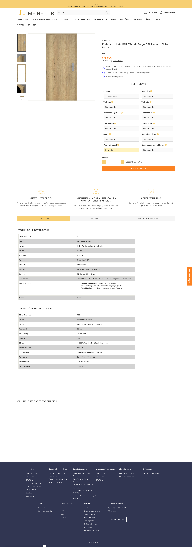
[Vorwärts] (21, 99)
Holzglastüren (31, 490)
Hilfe (62, 511)
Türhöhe (107, 102)
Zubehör (32, 25)
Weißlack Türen (31, 474)
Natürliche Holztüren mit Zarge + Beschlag (84, 497)
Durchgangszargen (55, 482)
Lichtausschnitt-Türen (33, 486)
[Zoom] (61, 67)
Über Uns (64, 508)
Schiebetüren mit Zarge (151, 474)
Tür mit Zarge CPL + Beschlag (83, 485)
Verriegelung (146, 123)
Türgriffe (159, 19)
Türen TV (64, 514)
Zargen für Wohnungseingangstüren (58, 478)
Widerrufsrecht (89, 514)
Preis (104, 54)
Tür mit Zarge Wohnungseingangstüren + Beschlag (82, 490)
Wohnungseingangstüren (44, 19)
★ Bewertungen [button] (189, 276)
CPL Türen (29, 480)
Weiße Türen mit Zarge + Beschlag (81, 475)
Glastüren (29, 493)
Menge (105, 157)
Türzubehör (30, 496)
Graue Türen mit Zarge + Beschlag (81, 480)
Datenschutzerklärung (92, 511)
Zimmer (106, 91)
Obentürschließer (148, 134)
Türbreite (145, 102)
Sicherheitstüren (142, 19)
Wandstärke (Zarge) (111, 113)
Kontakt (64, 517)
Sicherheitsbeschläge (45, 511)
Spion (106, 134)
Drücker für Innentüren (46, 508)
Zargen (64, 19)
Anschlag (145, 91)
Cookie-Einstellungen (91, 530)
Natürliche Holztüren (33, 483)
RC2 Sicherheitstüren (126, 477)
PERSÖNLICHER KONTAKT (148, 219)
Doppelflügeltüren (120, 19)
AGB (86, 508)
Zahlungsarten (89, 521)
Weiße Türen (100, 474)
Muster (20, 25)
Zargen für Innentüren (57, 474)
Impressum (88, 527)
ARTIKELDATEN (43, 219)
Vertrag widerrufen (117, 519)
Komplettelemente (81, 19)
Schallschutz (147, 113)
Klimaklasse (108, 123)
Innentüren (22, 19)
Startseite (105, 41)
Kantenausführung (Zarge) (152, 145)
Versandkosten (118, 61)
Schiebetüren (100, 19)
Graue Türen (30, 477)
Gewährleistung (90, 517)
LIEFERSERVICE (96, 219)
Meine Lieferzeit (110, 145)
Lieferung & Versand (91, 524)
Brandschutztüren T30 (127, 474)
